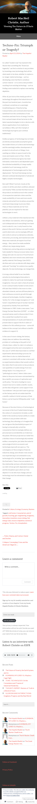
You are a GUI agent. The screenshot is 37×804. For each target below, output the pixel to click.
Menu (18, 36)
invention (13, 518)
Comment (27, 582)
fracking (11, 515)
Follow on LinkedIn (9, 785)
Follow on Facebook (9, 762)
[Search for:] (18, 704)
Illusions (31, 509)
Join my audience (9, 620)
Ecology (18, 509)
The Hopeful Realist (16, 718)
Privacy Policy (7, 770)
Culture (12, 509)
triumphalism (22, 523)
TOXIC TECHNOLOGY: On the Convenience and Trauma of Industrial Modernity (16, 683)
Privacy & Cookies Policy (13, 795)
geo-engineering (20, 515)
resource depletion (18, 521)
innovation (6, 518)
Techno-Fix (13, 523)
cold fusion (12, 513)
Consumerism (21, 513)
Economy (24, 509)
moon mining (22, 518)
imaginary (30, 515)
